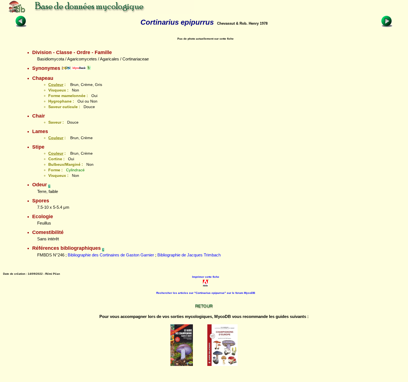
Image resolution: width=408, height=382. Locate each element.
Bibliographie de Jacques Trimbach (189, 255)
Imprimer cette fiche (205, 276)
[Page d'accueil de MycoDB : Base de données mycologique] (97, 12)
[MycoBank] (79, 68)
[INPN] (66, 68)
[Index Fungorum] (89, 68)
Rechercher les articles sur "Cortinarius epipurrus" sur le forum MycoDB (205, 292)
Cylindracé (75, 170)
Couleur (55, 84)
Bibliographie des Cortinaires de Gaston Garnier (111, 255)
